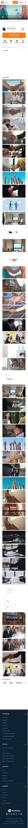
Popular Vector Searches (8, 755)
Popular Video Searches (8, 760)
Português (5, 794)
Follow (23, 29)
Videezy (4, 722)
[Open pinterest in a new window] (13, 813)
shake (11, 682)
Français (4, 800)
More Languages (6, 802)
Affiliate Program (6, 752)
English (4, 789)
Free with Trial (14, 35)
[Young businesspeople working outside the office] (13, 631)
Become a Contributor (7, 780)
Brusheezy (5, 717)
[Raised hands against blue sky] (13, 483)
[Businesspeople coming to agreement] (13, 97)
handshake (19, 682)
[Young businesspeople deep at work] (13, 644)
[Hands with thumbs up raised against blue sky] (13, 443)
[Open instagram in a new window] (8, 813)
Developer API (5, 730)
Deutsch (4, 797)
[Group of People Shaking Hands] (13, 85)
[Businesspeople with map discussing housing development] (13, 124)
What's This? (16, 47)
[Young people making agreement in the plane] (13, 324)
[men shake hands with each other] (13, 190)
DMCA (3, 750)
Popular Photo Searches (8, 758)
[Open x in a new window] (18, 813)
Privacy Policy (12, 822)
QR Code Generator (7, 738)
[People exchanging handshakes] (13, 272)
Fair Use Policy (20, 822)
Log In (20, 2)
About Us (4, 775)
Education (4, 727)
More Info (6, 50)
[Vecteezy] (2, 2)
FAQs (3, 769)
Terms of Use (5, 822)
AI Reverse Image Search (8, 733)
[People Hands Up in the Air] (13, 177)
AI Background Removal (8, 735)
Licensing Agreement (7, 747)
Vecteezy (4, 719)
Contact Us (5, 772)
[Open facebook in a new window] (6, 813)
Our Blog (4, 777)
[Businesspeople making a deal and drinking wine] (13, 657)
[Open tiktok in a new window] (15, 813)
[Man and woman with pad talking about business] (13, 363)
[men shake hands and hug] (13, 430)
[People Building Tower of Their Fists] (13, 456)
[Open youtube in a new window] (20, 813)
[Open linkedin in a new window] (11, 813)
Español (4, 792)
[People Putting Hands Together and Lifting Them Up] (13, 298)
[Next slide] (22, 682)
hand (5, 682)
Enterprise (5, 725)
